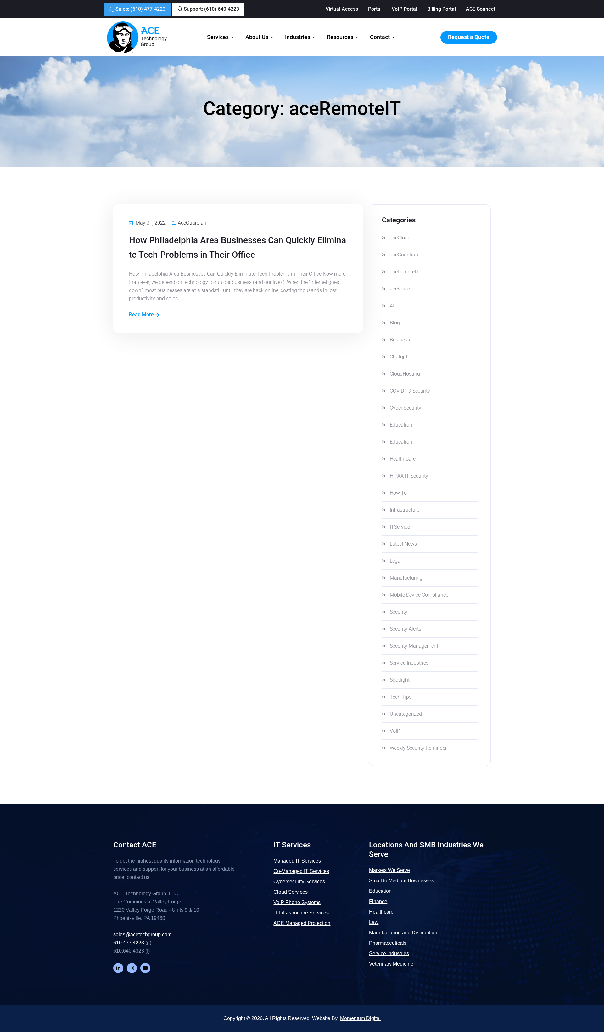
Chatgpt (398, 357)
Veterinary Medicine (391, 963)
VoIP (395, 731)
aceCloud (400, 238)
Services (218, 37)
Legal (396, 561)
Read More (141, 315)
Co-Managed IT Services (301, 871)
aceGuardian (192, 223)
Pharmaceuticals (387, 943)
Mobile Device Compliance (419, 595)
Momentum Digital (360, 1018)
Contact (380, 37)
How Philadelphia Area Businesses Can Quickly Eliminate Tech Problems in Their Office (237, 247)
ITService (400, 527)
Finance (378, 901)
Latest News (403, 544)
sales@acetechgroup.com (142, 934)
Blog (395, 323)
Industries (297, 37)
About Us (256, 37)
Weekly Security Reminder (418, 748)
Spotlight (400, 680)
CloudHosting (405, 374)
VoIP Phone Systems (297, 902)
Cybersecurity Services (299, 881)
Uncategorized (406, 714)
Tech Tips (400, 697)
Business (400, 340)
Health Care (403, 459)
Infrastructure (404, 510)
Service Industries (409, 663)
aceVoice (400, 289)
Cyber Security (405, 408)
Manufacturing (406, 578)
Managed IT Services (297, 860)
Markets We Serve (389, 870)
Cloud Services (290, 892)
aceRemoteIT (404, 272)
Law (373, 922)
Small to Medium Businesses (401, 880)
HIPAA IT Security (409, 476)
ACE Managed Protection (301, 923)
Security (398, 612)
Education (401, 425)
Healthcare (381, 911)
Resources (340, 37)
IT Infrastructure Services (301, 912)
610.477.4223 (128, 942)
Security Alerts (405, 629)
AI (392, 306)
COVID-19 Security (410, 391)
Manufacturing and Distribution (403, 932)
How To (398, 493)
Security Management (414, 646)
